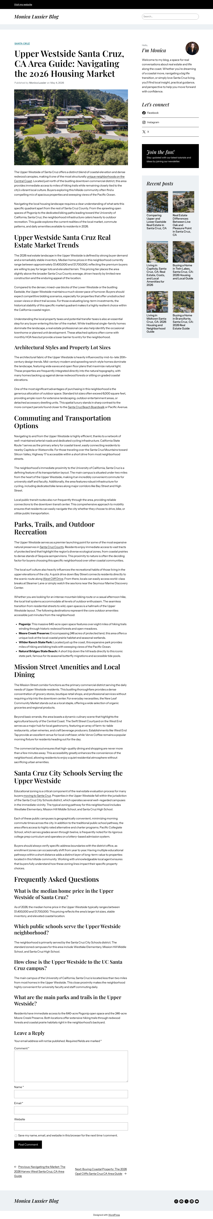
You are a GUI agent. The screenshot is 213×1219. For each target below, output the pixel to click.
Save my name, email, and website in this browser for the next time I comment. (68, 1135)
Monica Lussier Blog (36, 16)
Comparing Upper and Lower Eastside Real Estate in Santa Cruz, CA (157, 222)
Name (19, 1087)
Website (19, 1119)
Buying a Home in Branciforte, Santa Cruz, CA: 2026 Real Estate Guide (183, 322)
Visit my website (23, 4)
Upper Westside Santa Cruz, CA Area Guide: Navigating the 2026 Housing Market (69, 63)
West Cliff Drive (53, 578)
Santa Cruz (22, 43)
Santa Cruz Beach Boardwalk (86, 407)
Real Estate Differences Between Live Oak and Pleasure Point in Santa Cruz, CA (182, 225)
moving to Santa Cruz (37, 795)
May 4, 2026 (57, 82)
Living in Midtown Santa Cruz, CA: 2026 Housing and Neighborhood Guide (156, 323)
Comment (21, 1048)
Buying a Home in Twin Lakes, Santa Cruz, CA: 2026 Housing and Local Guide (183, 272)
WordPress (114, 1215)
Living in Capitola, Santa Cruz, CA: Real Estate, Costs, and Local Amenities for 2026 (156, 275)
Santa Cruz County (52, 547)
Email (18, 1103)
